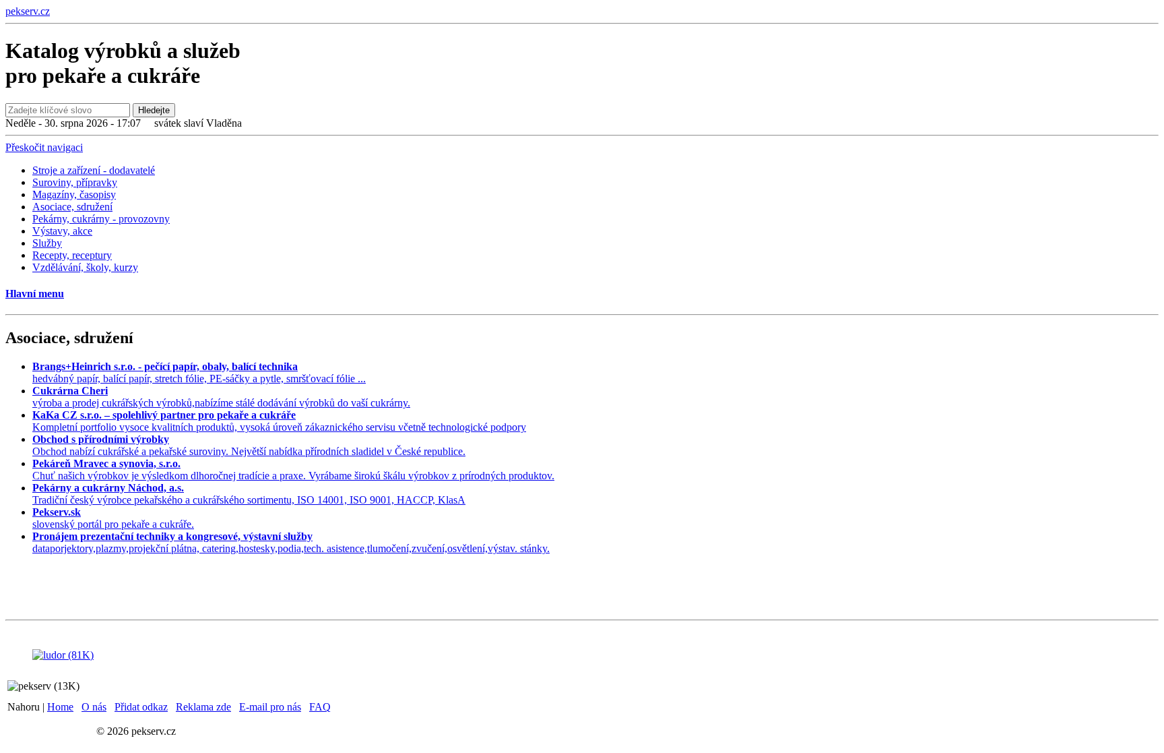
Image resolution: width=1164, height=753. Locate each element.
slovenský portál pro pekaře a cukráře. (113, 518)
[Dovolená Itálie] (63, 655)
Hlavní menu (34, 293)
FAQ (320, 707)
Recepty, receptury (72, 255)
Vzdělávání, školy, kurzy (85, 267)
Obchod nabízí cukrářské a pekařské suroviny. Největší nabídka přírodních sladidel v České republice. (248, 445)
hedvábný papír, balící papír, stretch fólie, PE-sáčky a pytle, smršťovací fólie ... (199, 372)
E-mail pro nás (270, 707)
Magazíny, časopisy (74, 194)
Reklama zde (203, 707)
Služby (47, 243)
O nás (94, 707)
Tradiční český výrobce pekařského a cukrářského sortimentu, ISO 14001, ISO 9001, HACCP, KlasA (248, 494)
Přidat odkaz (141, 707)
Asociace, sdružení (72, 206)
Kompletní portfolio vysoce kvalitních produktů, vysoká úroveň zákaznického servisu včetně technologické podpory (279, 421)
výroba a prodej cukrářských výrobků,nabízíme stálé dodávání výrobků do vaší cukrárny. (221, 397)
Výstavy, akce (62, 231)
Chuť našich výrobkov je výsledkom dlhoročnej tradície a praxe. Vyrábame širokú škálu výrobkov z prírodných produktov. (293, 469)
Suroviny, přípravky (74, 182)
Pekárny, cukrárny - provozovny (101, 218)
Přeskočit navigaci (44, 147)
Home (60, 707)
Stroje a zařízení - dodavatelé (93, 170)
